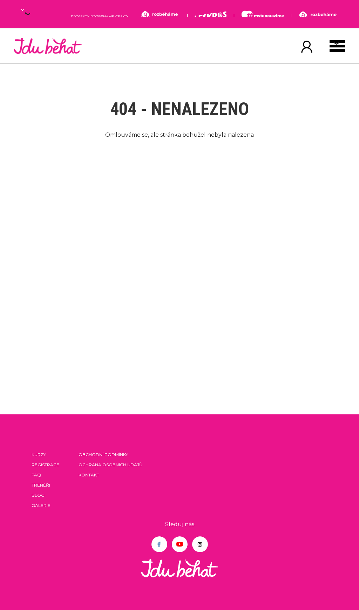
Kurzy (39, 454)
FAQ (36, 474)
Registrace (45, 464)
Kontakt (89, 474)
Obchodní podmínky (103, 454)
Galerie (41, 505)
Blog (38, 495)
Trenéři (41, 485)
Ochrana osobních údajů (111, 464)
